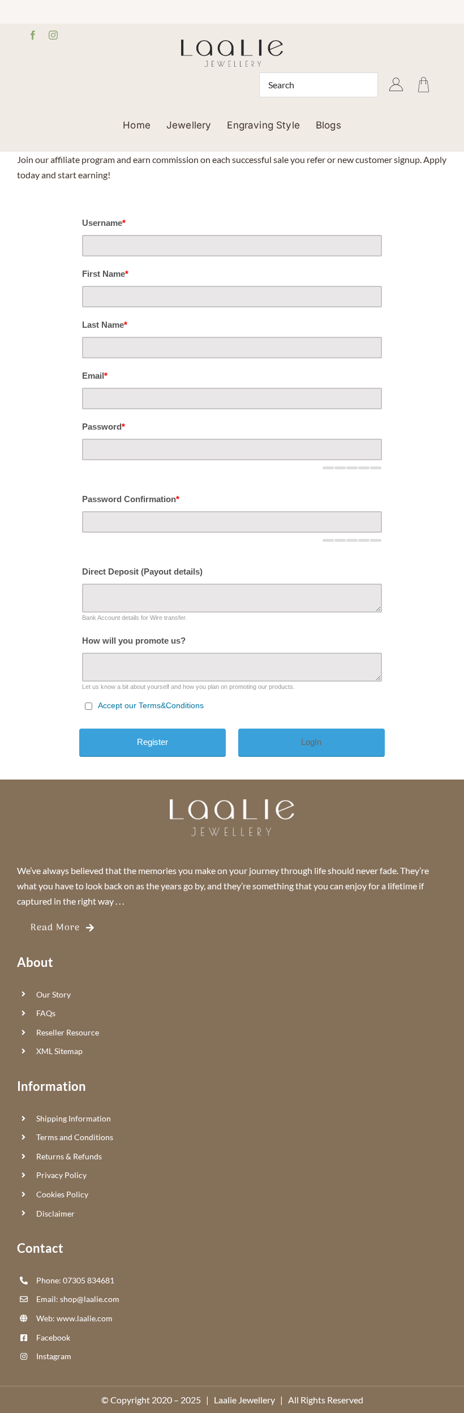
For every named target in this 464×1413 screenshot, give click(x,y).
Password (103, 426)
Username (104, 223)
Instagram (53, 1356)
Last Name (104, 324)
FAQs (45, 1013)
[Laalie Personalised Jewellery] (232, 43)
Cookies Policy (62, 1194)
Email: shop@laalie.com (77, 1299)
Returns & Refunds (69, 1156)
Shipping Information (73, 1118)
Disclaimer (55, 1213)
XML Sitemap (59, 1051)
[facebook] (32, 35)
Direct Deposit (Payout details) (142, 571)
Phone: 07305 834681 (75, 1280)
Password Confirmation (130, 499)
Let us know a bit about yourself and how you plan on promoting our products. (188, 686)
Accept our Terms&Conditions (151, 705)
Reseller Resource (67, 1032)
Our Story (53, 994)
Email (95, 375)
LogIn (311, 742)
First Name (105, 274)
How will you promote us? (134, 640)
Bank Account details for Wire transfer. (134, 617)
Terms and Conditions (74, 1137)
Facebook (53, 1337)
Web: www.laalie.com (74, 1318)
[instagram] (53, 35)
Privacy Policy (61, 1175)
